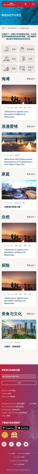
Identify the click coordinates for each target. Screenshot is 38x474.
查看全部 (30, 79)
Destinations (12, 28)
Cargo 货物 (6, 416)
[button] (29, 4)
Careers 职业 (6, 394)
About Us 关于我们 (9, 390)
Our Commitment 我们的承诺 (13, 407)
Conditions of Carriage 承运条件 (19, 460)
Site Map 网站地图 (19, 464)
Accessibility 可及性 (19, 457)
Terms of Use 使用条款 (23, 453)
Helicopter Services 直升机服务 (13, 404)
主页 (3, 28)
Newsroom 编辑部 (8, 397)
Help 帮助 (32, 404)
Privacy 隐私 (11, 453)
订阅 (19, 383)
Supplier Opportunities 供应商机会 (14, 413)
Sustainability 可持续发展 (11, 410)
